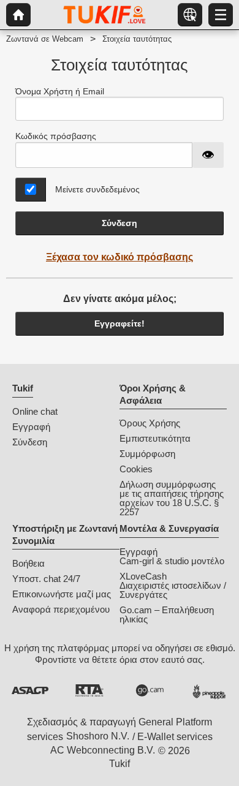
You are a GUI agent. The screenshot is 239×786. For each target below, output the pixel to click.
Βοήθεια (28, 563)
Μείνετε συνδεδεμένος (97, 189)
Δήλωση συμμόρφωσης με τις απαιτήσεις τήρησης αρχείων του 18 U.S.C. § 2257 (172, 498)
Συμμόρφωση (147, 453)
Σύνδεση (119, 223)
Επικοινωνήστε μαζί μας (61, 594)
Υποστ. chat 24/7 (46, 578)
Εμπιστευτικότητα (155, 438)
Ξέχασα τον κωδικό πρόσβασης (119, 257)
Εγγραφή (31, 426)
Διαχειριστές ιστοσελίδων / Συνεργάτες (173, 590)
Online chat (35, 411)
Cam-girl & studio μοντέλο (172, 561)
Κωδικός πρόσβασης (55, 136)
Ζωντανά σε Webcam (44, 38)
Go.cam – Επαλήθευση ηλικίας (167, 614)
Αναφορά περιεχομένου (61, 609)
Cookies (136, 469)
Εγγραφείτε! (119, 323)
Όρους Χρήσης (150, 423)
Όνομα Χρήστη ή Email (59, 91)
